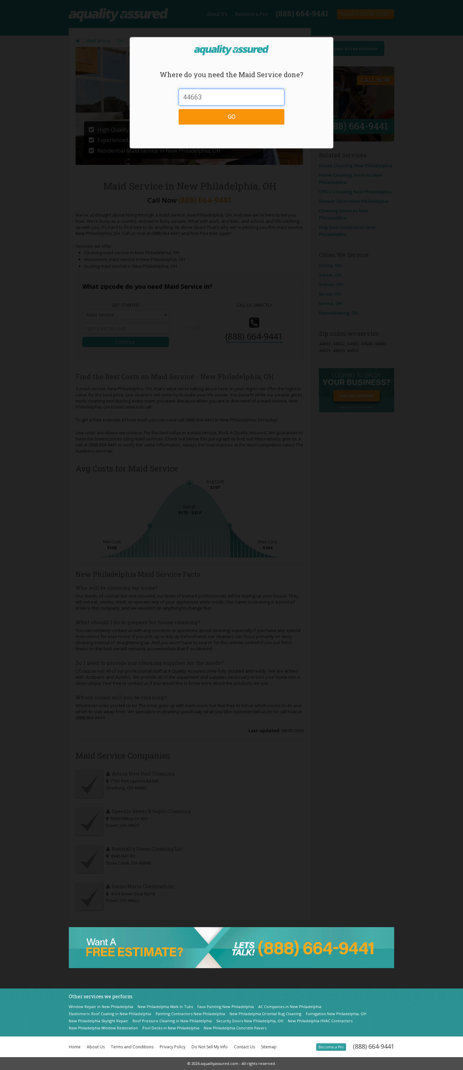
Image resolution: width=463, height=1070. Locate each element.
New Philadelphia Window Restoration (103, 1027)
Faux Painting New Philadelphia (225, 1006)
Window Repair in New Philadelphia (101, 1006)
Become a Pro (331, 1047)
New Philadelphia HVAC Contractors (320, 1020)
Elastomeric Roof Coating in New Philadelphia (110, 1013)
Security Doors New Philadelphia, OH (249, 1020)
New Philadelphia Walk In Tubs (165, 1006)
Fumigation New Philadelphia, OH (336, 1013)
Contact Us (244, 1047)
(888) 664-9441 (373, 1046)
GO (232, 116)
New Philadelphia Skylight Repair (98, 1020)
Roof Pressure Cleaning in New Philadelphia (172, 1020)
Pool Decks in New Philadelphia (170, 1027)
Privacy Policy (172, 1047)
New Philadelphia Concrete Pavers (235, 1027)
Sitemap (269, 1047)
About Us (96, 1047)
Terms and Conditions (132, 1047)
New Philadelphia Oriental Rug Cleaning (265, 1013)
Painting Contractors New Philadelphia (190, 1013)
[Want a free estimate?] (231, 947)
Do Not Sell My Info (210, 1047)
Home (75, 1047)
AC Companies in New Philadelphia (289, 1006)
